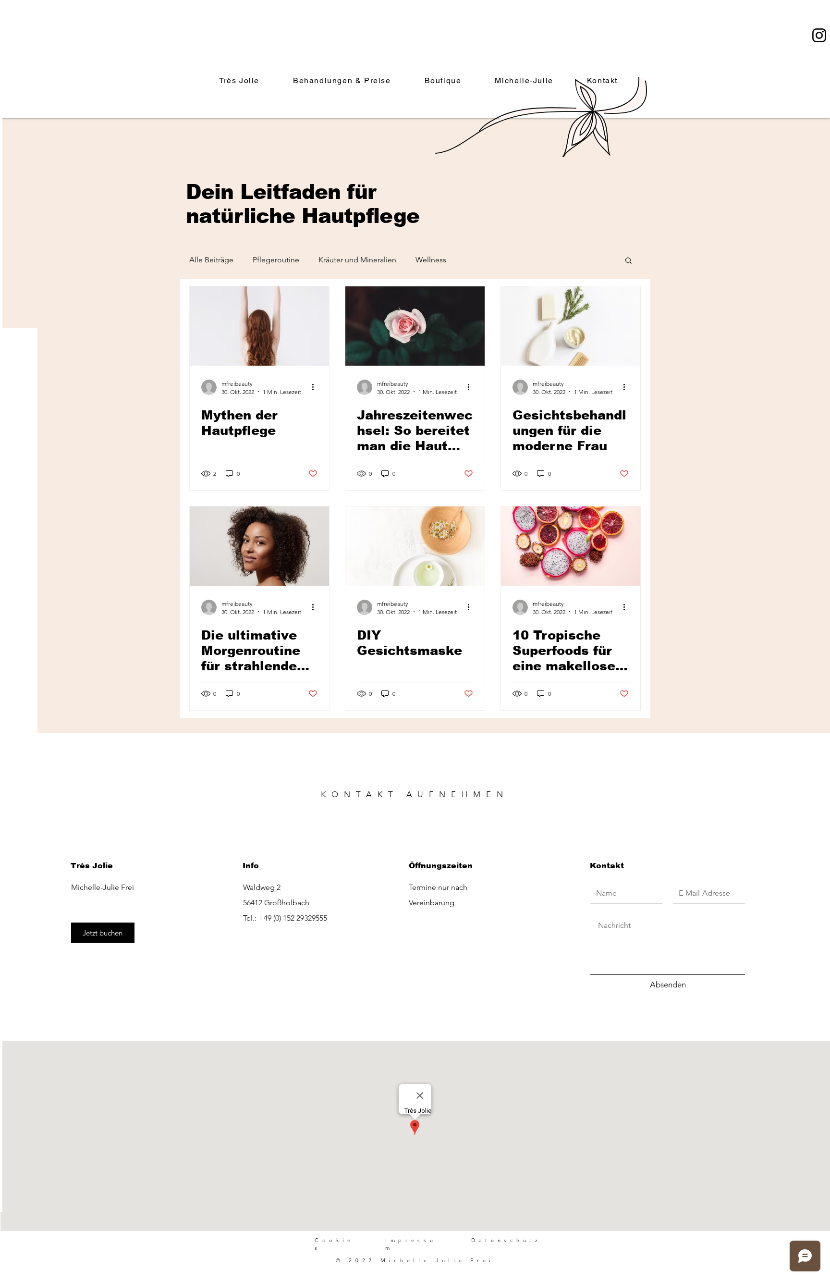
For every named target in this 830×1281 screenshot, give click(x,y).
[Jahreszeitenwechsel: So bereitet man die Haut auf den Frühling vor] (415, 326)
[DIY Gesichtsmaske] (415, 546)
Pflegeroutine (276, 259)
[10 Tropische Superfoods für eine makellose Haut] (570, 546)
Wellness (430, 259)
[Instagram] (819, 35)
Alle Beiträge (211, 259)
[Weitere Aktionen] (316, 387)
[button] (628, 261)
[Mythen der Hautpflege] (259, 326)
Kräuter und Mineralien (357, 259)
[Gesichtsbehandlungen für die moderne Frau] (570, 326)
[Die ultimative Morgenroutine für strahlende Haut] (259, 546)
